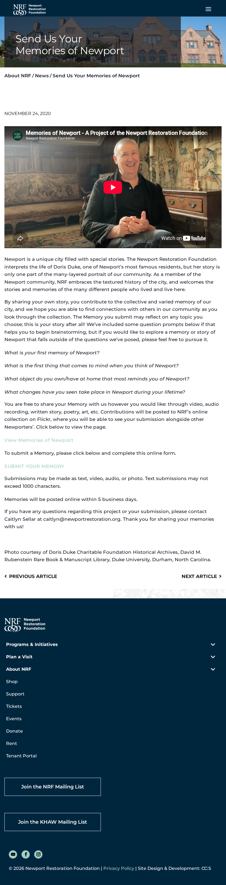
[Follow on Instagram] (38, 854)
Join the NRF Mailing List (52, 787)
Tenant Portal (21, 755)
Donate (14, 731)
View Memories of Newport (38, 440)
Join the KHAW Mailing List (52, 822)
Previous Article (33, 576)
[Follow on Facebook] (25, 854)
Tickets (14, 706)
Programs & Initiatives (32, 644)
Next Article (199, 576)
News (42, 75)
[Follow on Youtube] (13, 854)
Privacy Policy (118, 868)
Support (15, 694)
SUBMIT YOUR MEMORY (34, 466)
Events (13, 718)
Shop (12, 681)
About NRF (17, 75)
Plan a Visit (19, 656)
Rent (11, 743)
